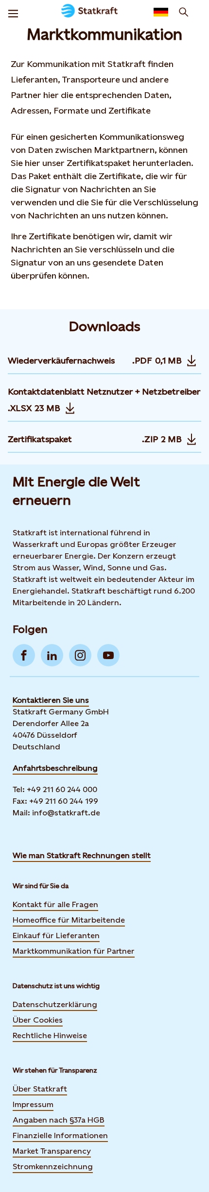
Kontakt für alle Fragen (55, 904)
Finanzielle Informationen (60, 1135)
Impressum (33, 1104)
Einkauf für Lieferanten (56, 935)
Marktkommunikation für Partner (74, 951)
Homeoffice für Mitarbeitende (69, 920)
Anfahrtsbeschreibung (55, 768)
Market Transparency (52, 1151)
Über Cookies (38, 1020)
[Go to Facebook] (24, 655)
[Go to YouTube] (108, 655)
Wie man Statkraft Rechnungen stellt (82, 855)
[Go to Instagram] (80, 655)
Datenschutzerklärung (55, 1004)
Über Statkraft (40, 1088)
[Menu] (13, 12)
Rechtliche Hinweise (50, 1035)
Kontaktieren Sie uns (51, 700)
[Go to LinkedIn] (52, 655)
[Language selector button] (161, 12)
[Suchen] (183, 12)
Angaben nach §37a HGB (58, 1120)
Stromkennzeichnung (53, 1166)
